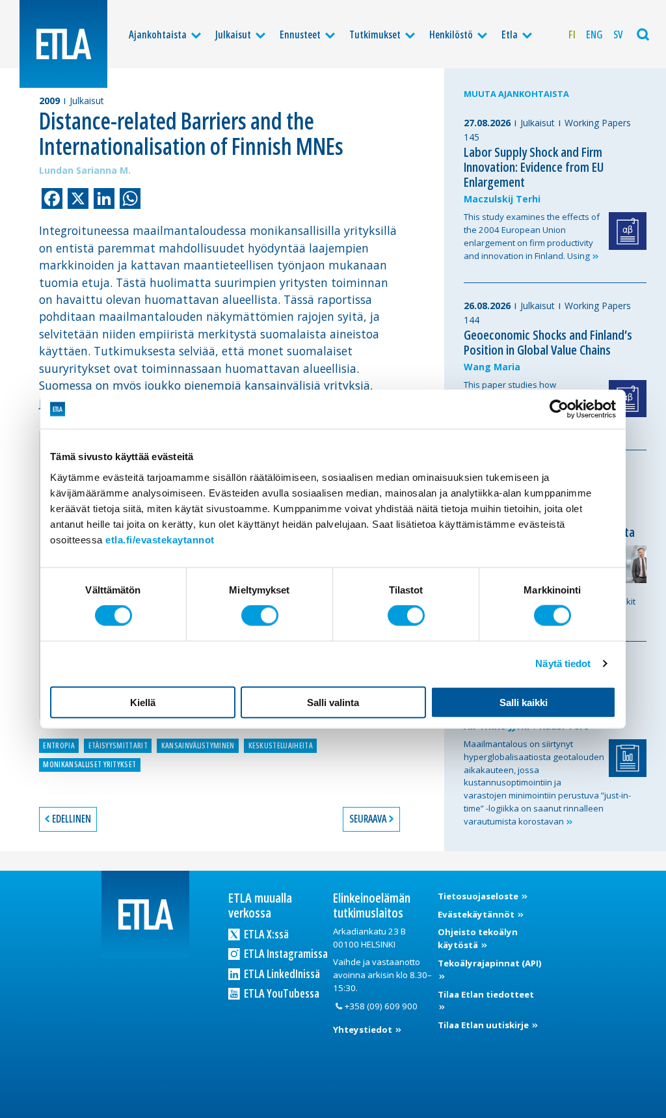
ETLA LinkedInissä (281, 973)
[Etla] (63, 44)
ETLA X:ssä (265, 934)
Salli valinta (333, 701)
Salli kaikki (524, 701)
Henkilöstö (451, 34)
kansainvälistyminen (198, 745)
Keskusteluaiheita (280, 745)
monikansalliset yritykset (89, 764)
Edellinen (71, 818)
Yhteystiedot (363, 1029)
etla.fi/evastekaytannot (160, 539)
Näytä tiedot (563, 663)
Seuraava (367, 818)
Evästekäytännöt (477, 914)
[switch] (259, 615)
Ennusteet (300, 34)
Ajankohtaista (158, 34)
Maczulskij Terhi (502, 199)
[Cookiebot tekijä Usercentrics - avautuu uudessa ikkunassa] (559, 409)
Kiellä (142, 701)
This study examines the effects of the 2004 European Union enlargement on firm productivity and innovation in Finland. (532, 236)
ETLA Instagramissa (285, 953)
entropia (59, 745)
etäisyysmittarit (118, 745)
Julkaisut (233, 34)
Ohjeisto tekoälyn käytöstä (478, 938)
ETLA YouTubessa (280, 993)
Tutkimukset (375, 34)
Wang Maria (492, 367)
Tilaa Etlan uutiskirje (484, 1025)
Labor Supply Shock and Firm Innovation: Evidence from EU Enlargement (534, 167)
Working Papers (598, 122)
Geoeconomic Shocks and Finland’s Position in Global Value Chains (548, 342)
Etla (509, 34)
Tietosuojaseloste (479, 896)
